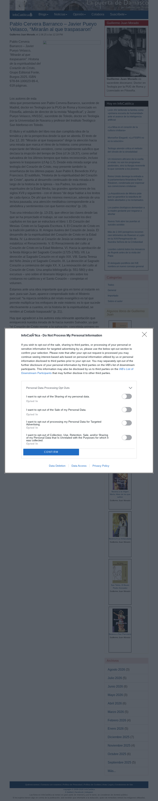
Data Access (79, 465)
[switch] (127, 396)
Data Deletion (57, 465)
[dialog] (79, 400)
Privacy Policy (100, 465)
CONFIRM (51, 452)
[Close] (145, 335)
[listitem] (79, 388)
